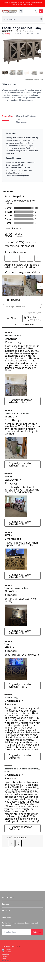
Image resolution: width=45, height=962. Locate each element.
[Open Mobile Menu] (41, 11)
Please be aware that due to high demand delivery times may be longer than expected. (23, 3)
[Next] (40, 51)
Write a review (28, 31)
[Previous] (6, 51)
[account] (35, 11)
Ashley (7, 33)
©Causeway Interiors (9, 946)
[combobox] (22, 19)
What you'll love (9, 84)
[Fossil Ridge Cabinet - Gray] (22, 51)
